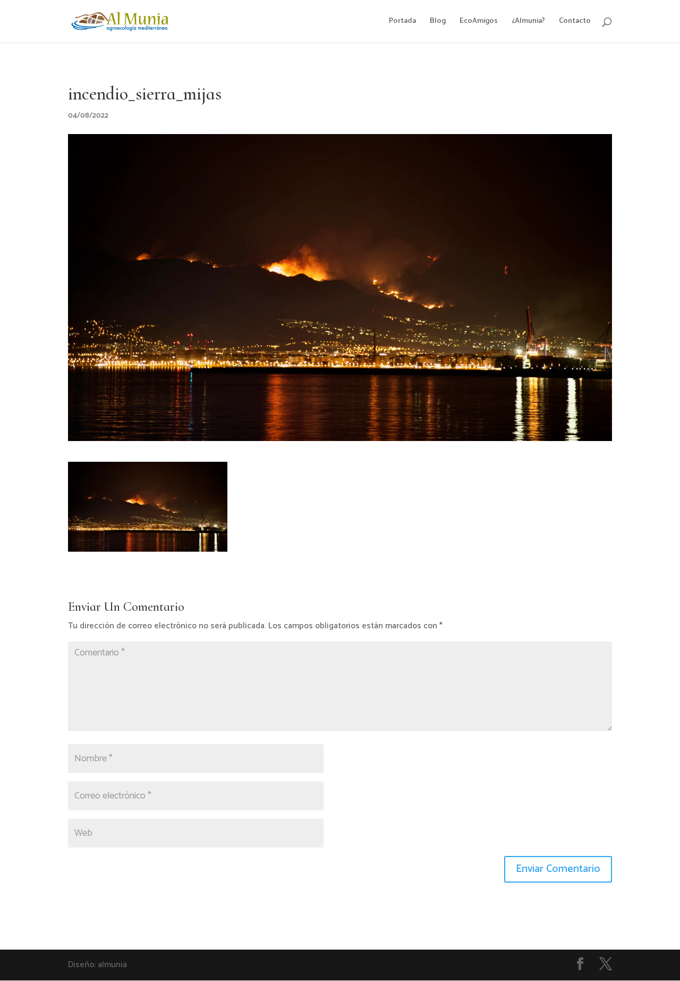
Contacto (575, 22)
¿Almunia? (528, 22)
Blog (438, 22)
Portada (402, 22)
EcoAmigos (479, 22)
